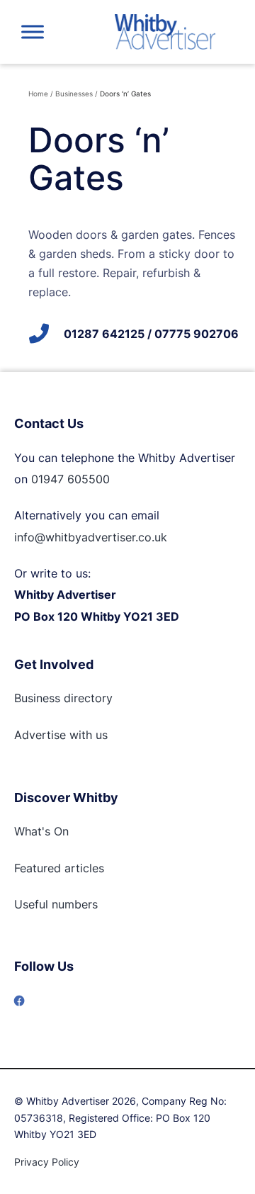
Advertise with (53, 735)
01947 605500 (70, 479)
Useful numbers (56, 904)
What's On (41, 831)
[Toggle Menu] (32, 31)
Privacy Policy (46, 1162)
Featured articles (59, 868)
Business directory (63, 698)
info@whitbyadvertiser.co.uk (90, 537)
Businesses (74, 93)
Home (38, 93)
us (100, 735)
